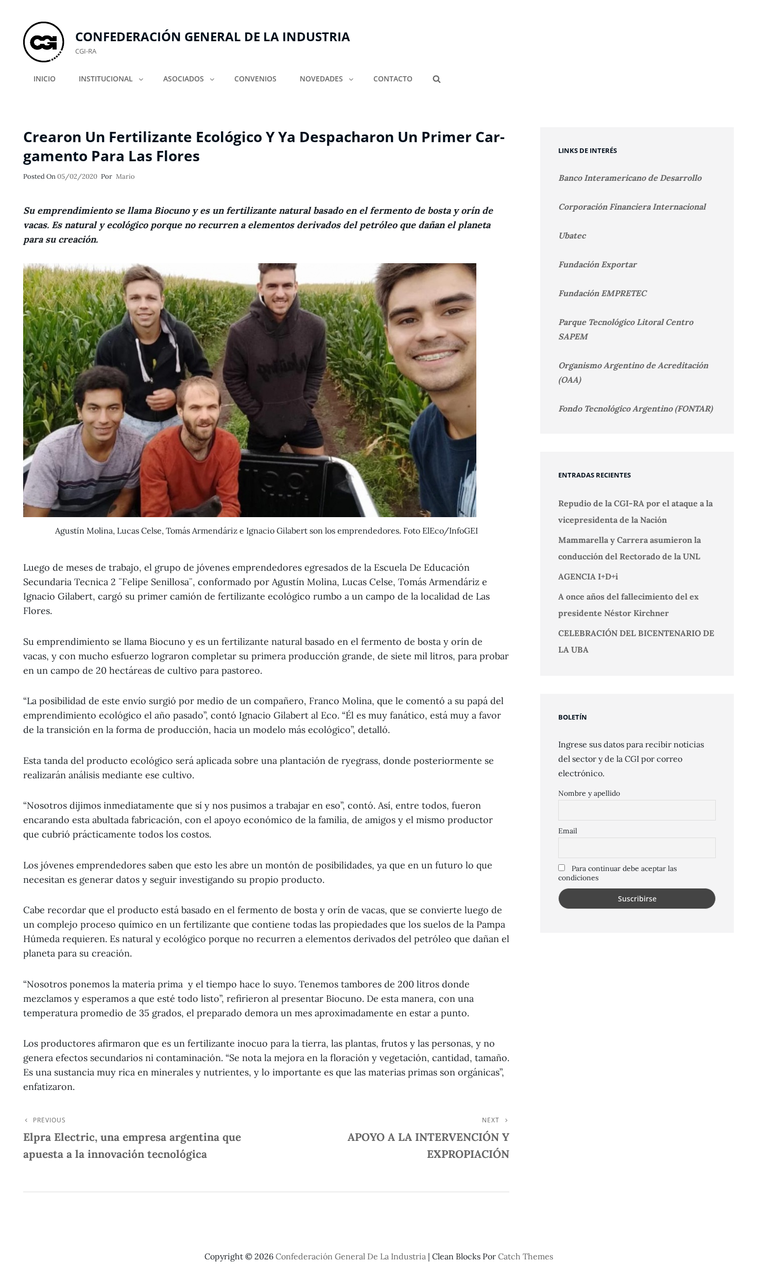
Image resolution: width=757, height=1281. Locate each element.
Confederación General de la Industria (212, 36)
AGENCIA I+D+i (588, 576)
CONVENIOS (255, 78)
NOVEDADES (321, 78)
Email (567, 830)
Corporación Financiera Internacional (632, 206)
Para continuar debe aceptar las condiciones (617, 873)
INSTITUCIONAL (106, 78)
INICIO (44, 78)
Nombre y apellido (589, 793)
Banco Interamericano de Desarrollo (629, 178)
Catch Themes (525, 1256)
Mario (125, 176)
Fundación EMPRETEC (602, 293)
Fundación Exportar (597, 264)
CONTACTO (392, 78)
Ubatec (572, 235)
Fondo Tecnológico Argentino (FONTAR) (635, 408)
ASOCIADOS (183, 78)
